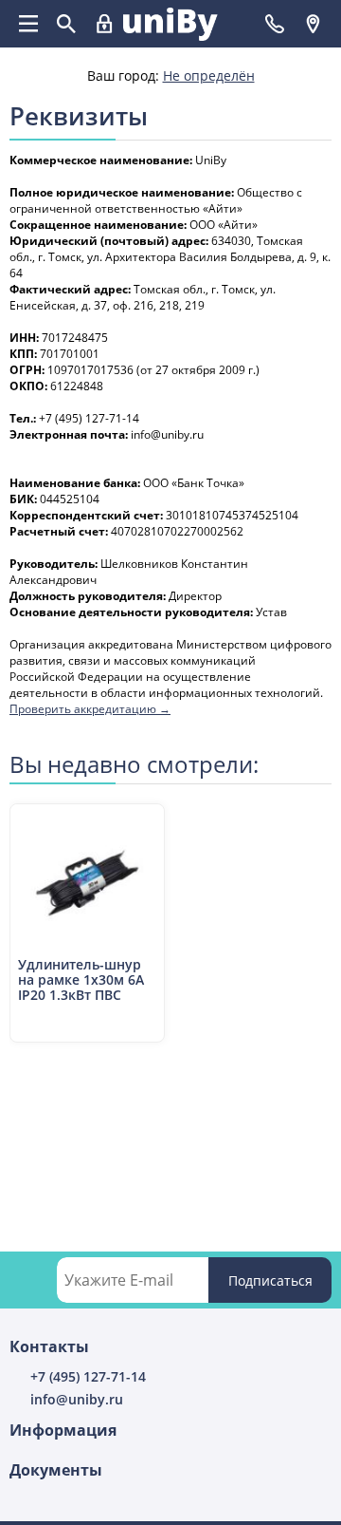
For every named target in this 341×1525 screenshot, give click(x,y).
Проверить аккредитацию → (89, 709)
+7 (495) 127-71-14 (88, 1376)
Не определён (209, 75)
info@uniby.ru (76, 1399)
